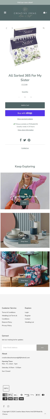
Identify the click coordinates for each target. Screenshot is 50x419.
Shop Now (24, 241)
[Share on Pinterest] (29, 141)
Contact (27, 319)
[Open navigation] (5, 13)
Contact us (25, 148)
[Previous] (6, 28)
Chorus (4, 414)
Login (27, 312)
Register (28, 316)
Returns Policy (7, 322)
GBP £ (6, 388)
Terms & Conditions (8, 312)
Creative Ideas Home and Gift (25, 412)
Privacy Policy (7, 325)
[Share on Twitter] (24, 141)
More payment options (25, 119)
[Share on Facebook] (21, 141)
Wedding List (29, 322)
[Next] (12, 28)
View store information (25, 130)
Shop (24, 203)
